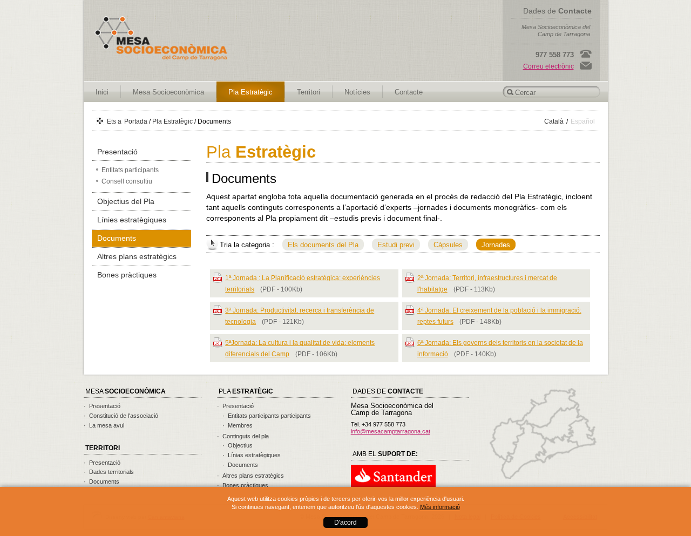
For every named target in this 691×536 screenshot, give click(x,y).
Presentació (117, 151)
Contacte (409, 92)
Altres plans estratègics (137, 256)
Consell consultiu (126, 181)
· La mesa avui (104, 425)
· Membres (237, 425)
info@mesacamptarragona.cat (390, 431)
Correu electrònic (548, 66)
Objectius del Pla (125, 201)
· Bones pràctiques (242, 485)
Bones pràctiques (127, 274)
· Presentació (102, 406)
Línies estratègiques (131, 219)
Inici (102, 92)
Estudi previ (396, 245)
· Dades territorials (109, 472)
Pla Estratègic (250, 92)
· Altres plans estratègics (250, 475)
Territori (308, 92)
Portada (135, 121)
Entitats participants (130, 170)
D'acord (345, 522)
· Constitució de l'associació (121, 415)
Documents (116, 238)
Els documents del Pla (323, 245)
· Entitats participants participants (266, 415)
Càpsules (448, 245)
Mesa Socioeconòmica (168, 92)
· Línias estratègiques (251, 455)
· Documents (101, 481)
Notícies (357, 92)
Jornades (496, 245)
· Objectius (237, 445)
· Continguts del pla (243, 436)
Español (583, 121)
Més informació (440, 507)
